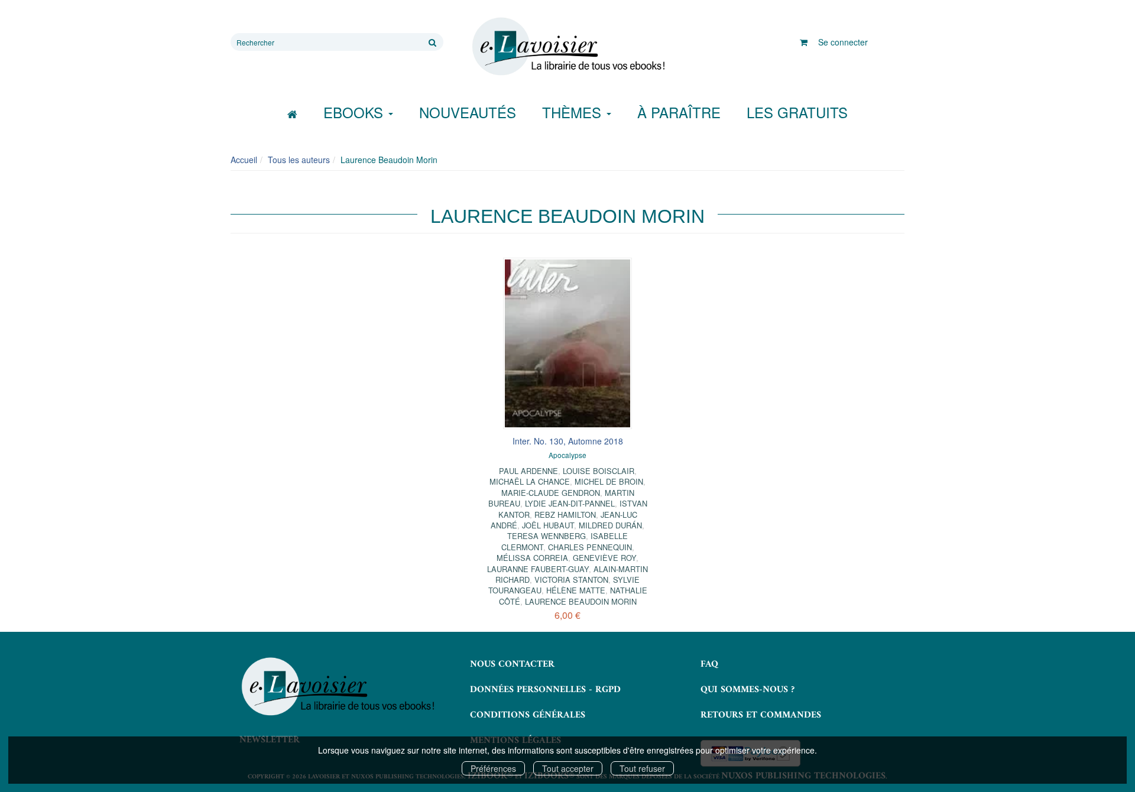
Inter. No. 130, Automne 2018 (568, 441)
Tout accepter (568, 768)
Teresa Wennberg (546, 535)
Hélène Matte (575, 590)
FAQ (709, 664)
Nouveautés (467, 112)
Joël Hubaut (548, 525)
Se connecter (843, 42)
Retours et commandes (761, 715)
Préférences (493, 768)
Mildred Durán (610, 525)
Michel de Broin (609, 481)
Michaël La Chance (529, 481)
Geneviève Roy (604, 557)
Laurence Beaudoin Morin (581, 601)
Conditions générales (527, 715)
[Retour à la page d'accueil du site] (567, 47)
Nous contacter (512, 664)
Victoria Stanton (571, 579)
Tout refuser (642, 768)
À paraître (679, 112)
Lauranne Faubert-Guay (538, 568)
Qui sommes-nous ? (747, 689)
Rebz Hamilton (565, 514)
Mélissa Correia (532, 557)
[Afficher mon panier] (804, 42)
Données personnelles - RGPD (545, 689)
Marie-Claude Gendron (550, 492)
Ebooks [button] (355, 112)
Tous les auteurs (299, 159)
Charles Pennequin (590, 547)
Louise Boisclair (598, 470)
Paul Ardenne (528, 470)
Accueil (244, 159)
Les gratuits (797, 112)
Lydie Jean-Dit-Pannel (570, 503)
